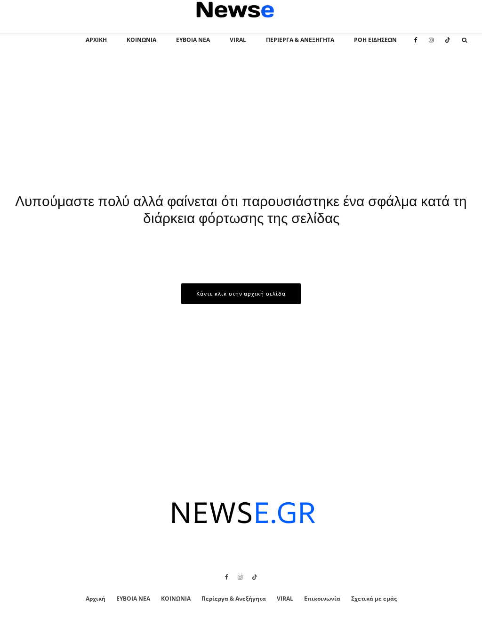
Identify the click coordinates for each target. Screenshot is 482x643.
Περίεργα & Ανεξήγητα (300, 40)
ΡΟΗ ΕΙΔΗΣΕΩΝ (375, 40)
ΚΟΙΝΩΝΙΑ (141, 40)
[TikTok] (447, 45)
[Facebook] (416, 45)
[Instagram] (431, 45)
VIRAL (238, 40)
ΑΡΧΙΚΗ (96, 40)
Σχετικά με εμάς (374, 599)
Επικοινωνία (322, 599)
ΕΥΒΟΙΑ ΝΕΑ (193, 40)
